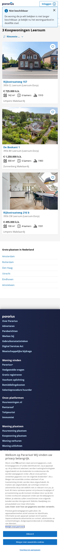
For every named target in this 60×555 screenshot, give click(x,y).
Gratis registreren (12, 374)
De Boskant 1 (11, 147)
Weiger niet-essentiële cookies (30, 542)
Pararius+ (7, 364)
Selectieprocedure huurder (17, 389)
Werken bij (8, 336)
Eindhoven (7, 279)
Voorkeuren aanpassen (30, 550)
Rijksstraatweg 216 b (16, 212)
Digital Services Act (12, 346)
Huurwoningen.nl (12, 402)
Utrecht (6, 273)
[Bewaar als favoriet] (53, 47)
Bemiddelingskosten (13, 384)
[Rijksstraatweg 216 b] (30, 191)
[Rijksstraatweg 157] (30, 60)
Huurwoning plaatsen (14, 430)
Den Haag (7, 267)
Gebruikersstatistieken (15, 341)
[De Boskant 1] (30, 125)
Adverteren (8, 326)
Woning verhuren (12, 440)
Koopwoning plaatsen (14, 435)
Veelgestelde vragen (13, 369)
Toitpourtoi (8, 412)
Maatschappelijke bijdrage (17, 351)
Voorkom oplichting (13, 379)
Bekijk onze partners (15, 526)
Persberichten (10, 331)
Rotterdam (8, 262)
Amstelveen (8, 285)
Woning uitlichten (12, 445)
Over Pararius (10, 321)
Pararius (8, 4)
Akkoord (30, 534)
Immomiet (8, 417)
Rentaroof (8, 407)
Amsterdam (8, 256)
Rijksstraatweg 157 (15, 81)
